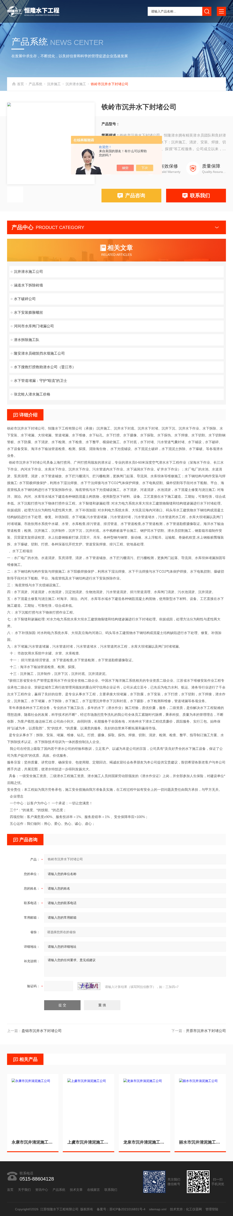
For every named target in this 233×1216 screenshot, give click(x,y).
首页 (20, 84)
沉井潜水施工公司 (28, 272)
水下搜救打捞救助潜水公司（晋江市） (45, 367)
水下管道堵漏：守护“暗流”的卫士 (40, 381)
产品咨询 (135, 195)
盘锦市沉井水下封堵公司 (42, 1031)
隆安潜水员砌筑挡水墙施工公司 (39, 353)
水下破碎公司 (25, 299)
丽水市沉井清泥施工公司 (200, 1142)
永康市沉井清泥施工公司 (33, 1142)
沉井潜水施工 (76, 84)
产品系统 (35, 84)
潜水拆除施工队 (26, 340)
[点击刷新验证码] (89, 986)
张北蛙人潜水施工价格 (32, 394)
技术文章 (76, 1189)
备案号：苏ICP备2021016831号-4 (120, 1209)
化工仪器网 (194, 1209)
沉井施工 (54, 84)
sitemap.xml (157, 1209)
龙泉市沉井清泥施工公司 (144, 1142)
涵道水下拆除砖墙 (28, 285)
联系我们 (200, 195)
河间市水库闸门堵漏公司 (34, 326)
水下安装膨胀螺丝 (28, 312)
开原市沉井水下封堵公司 (206, 1031)
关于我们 (24, 1189)
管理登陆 (211, 1209)
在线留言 (93, 1189)
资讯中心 (41, 1189)
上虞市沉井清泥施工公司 (88, 1142)
